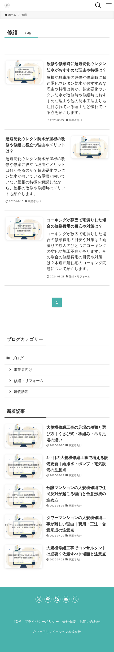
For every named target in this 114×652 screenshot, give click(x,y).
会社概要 (69, 622)
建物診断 (21, 391)
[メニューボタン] (108, 5)
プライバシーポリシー (41, 622)
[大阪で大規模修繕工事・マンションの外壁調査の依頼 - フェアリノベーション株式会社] (7, 5)
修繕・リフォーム (28, 381)
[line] (48, 599)
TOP (17, 622)
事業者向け (23, 369)
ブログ (18, 358)
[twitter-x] (39, 599)
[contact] (66, 599)
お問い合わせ (90, 622)
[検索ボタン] (98, 5)
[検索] (75, 599)
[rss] (57, 599)
